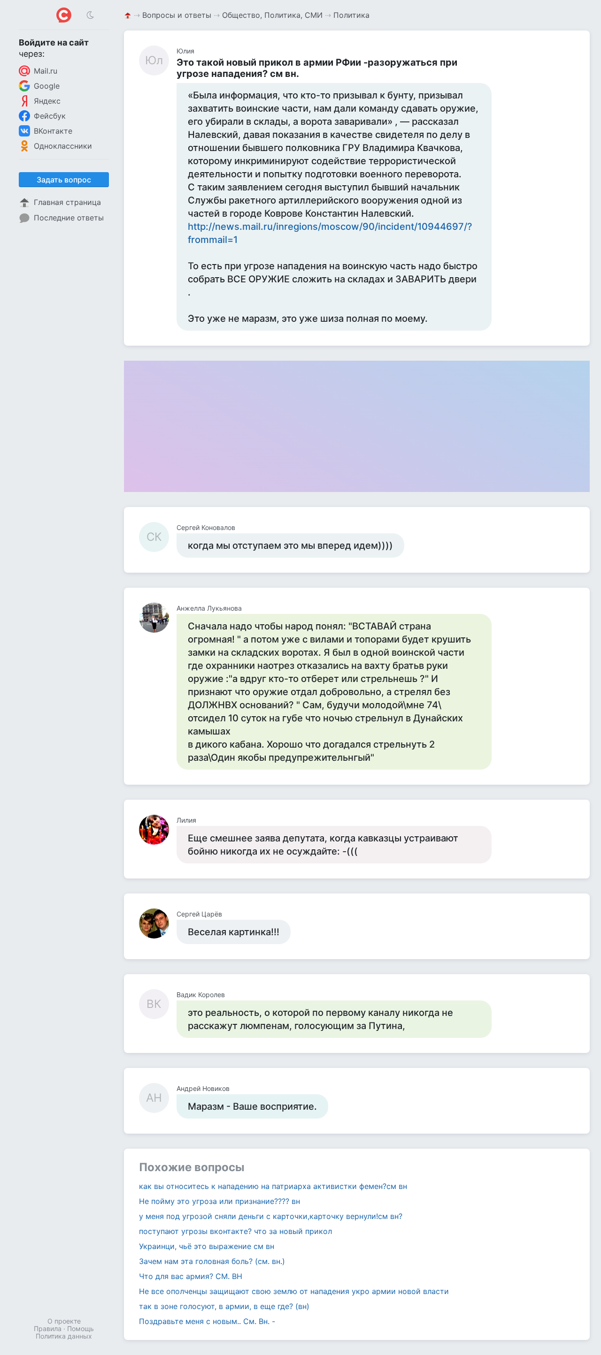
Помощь (80, 1328)
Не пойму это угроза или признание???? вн (219, 1201)
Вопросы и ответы (176, 15)
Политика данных (64, 1336)
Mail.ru (45, 71)
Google (47, 86)
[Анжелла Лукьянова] (158, 618)
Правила (48, 1328)
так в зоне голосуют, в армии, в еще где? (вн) (224, 1306)
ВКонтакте (53, 131)
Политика (351, 15)
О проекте (64, 1321)
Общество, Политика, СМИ (272, 15)
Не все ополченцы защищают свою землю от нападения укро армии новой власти (294, 1291)
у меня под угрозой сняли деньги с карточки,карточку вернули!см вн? (270, 1216)
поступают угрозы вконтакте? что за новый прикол (235, 1231)
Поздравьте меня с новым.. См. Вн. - (207, 1321)
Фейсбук (50, 116)
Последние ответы (69, 217)
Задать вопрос (64, 179)
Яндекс (47, 101)
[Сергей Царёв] (158, 923)
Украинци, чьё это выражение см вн (206, 1246)
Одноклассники (63, 146)
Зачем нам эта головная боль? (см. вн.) (212, 1261)
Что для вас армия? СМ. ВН (190, 1276)
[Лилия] (158, 830)
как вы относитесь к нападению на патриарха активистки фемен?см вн (273, 1186)
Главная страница (67, 202)
